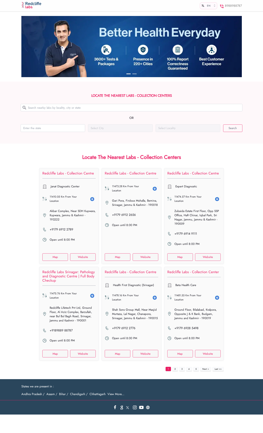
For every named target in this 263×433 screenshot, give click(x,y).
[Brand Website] (148, 407)
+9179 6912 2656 (124, 215)
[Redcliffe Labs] (31, 5)
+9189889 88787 (61, 330)
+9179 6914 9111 (185, 234)
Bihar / (63, 394)
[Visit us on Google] (121, 407)
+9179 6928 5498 (186, 328)
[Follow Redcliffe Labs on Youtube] (141, 407)
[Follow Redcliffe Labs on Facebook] (115, 407)
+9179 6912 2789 (61, 229)
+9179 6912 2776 (123, 328)
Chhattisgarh (98, 394)
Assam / (51, 394)
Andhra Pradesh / (32, 394)
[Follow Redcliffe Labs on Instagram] (134, 407)
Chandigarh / (79, 394)
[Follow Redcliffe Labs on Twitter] (128, 407)
